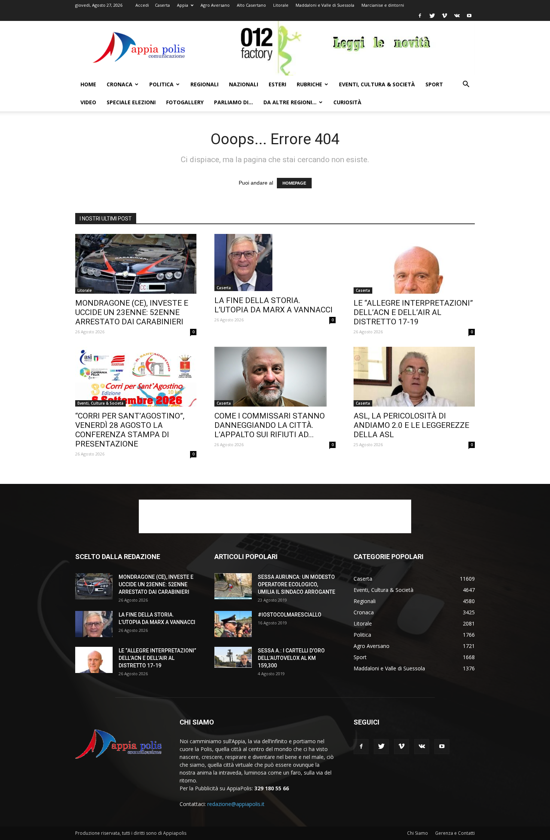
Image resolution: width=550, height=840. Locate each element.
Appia (182, 5)
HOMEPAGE (294, 183)
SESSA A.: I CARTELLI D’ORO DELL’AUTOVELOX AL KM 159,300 (291, 658)
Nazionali (243, 84)
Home (88, 84)
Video (88, 102)
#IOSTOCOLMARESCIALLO (289, 615)
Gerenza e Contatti (455, 833)
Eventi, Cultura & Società (377, 84)
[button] (466, 85)
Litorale (280, 5)
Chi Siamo (417, 833)
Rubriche (309, 84)
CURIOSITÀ (347, 102)
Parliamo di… (233, 102)
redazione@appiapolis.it (236, 803)
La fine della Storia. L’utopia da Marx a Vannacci (273, 305)
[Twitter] (432, 15)
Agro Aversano (215, 5)
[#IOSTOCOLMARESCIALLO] (233, 624)
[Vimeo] (444, 15)
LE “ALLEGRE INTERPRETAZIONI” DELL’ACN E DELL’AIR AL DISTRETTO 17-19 (413, 312)
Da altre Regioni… (290, 102)
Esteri (277, 84)
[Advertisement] (275, 516)
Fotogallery (185, 102)
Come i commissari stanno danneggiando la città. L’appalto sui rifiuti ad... (269, 425)
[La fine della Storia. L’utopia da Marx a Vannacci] (275, 262)
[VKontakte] (456, 15)
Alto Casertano (251, 5)
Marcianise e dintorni (382, 5)
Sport (434, 84)
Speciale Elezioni (131, 102)
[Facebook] (419, 15)
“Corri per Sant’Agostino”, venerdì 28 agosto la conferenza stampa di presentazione (129, 429)
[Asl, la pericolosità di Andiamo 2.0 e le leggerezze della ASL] (414, 377)
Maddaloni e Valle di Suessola (325, 5)
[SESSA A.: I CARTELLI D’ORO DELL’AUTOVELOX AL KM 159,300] (233, 657)
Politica (161, 84)
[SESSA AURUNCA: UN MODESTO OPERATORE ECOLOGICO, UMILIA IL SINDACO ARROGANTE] (233, 586)
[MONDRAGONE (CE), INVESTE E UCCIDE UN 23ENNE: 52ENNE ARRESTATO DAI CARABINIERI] (135, 264)
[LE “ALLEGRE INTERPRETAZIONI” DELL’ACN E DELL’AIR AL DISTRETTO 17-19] (414, 264)
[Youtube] (469, 15)
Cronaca (119, 84)
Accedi (142, 5)
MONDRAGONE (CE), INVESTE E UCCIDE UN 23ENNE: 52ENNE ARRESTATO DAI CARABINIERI (131, 312)
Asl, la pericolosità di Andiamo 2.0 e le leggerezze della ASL (411, 425)
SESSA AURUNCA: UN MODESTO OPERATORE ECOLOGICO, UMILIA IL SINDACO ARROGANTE (296, 584)
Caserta (162, 5)
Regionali (204, 84)
